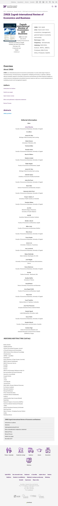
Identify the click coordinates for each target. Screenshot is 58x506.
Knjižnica (9, 477)
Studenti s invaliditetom (19, 477)
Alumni (27, 2)
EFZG (5, 11)
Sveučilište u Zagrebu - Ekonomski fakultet (10, 6)
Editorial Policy (8, 431)
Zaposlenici (20, 2)
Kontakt (21, 480)
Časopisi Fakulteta (17, 11)
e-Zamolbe (34, 474)
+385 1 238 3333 (30, 487)
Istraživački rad (10, 11)
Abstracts (7, 110)
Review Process (7, 103)
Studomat (26, 474)
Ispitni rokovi (42, 474)
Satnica (49, 474)
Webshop (13, 2)
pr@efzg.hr (30, 490)
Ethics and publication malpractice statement (15, 99)
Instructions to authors (10, 422)
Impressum (28, 480)
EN (56, 2)
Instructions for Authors (9, 88)
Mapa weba (36, 480)
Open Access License (9, 96)
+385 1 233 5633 (30, 488)
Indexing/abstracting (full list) (12, 427)
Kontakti (32, 2)
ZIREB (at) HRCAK (7, 113)
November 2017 (8, 438)
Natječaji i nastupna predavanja (35, 477)
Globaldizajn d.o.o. (29, 503)
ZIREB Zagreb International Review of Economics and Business (35, 11)
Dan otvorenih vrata (17, 474)
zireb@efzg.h (16, 51)
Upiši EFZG (8, 474)
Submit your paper (8, 92)
